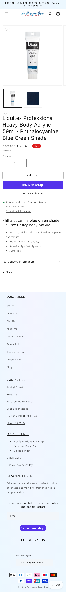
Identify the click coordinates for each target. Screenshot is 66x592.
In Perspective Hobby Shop (36, 587)
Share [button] (9, 272)
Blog (9, 367)
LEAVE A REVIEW (16, 423)
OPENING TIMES (18, 434)
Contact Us (13, 313)
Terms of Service (16, 351)
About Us (12, 328)
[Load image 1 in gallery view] (12, 98)
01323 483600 (30, 415)
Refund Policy (14, 344)
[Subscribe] (55, 516)
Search (10, 305)
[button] (6, 14)
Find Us (11, 321)
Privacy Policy (14, 359)
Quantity (7, 156)
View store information (18, 211)
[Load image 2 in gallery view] (33, 98)
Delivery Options (16, 336)
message (23, 408)
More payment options (33, 193)
